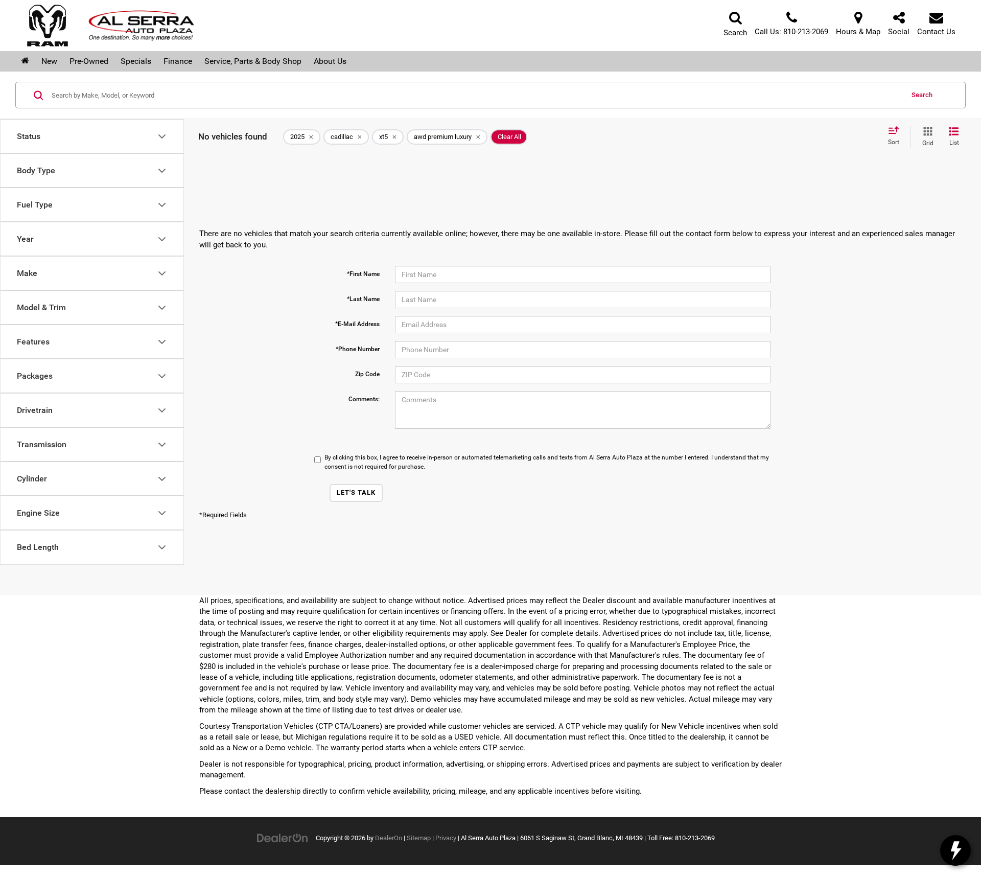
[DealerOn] (282, 837)
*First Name (363, 274)
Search (922, 95)
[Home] (25, 61)
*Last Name (363, 299)
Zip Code (367, 374)
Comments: (364, 399)
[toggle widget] (955, 850)
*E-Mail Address (357, 324)
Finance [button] (178, 61)
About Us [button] (330, 61)
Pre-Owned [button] (88, 61)
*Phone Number (358, 349)
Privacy (445, 838)
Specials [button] (136, 61)
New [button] (49, 61)
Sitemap (419, 838)
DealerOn (388, 838)
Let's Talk (356, 492)
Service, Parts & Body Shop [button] (252, 61)
